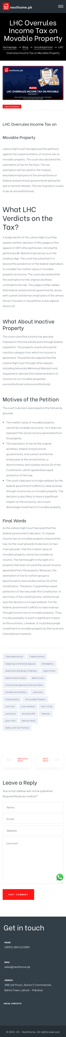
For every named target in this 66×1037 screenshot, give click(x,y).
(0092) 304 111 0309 (17, 947)
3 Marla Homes (36, 656)
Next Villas (46, 706)
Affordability (48, 663)
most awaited (28, 706)
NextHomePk (28, 713)
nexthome (10, 713)
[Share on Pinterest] (25, 737)
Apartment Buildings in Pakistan (21, 670)
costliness (38, 691)
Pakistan (46, 713)
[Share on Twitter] (10, 737)
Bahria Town (38, 677)
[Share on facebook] (5, 737)
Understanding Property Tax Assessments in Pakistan (16, 759)
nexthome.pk (51, 596)
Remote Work (28, 720)
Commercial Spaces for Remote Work (24, 684)
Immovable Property (35, 699)
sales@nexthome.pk (17, 967)
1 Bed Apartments (14, 656)
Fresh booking (12, 699)
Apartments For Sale (15, 677)
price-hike (10, 720)
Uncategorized (12, 106)
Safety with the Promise (17, 727)
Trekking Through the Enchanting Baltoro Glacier (50, 759)
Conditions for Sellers (15, 691)
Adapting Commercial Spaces (20, 663)
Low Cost (10, 706)
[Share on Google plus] (20, 737)
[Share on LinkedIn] (15, 737)
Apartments (49, 670)
